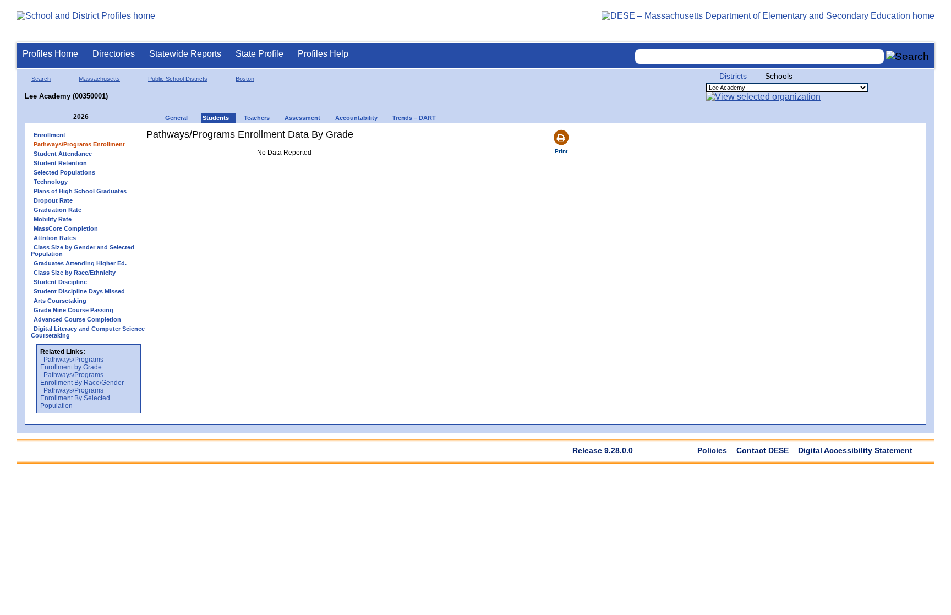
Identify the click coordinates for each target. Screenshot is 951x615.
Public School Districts (177, 78)
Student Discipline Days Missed (79, 291)
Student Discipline (60, 282)
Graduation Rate (57, 209)
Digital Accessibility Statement (855, 450)
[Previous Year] (65, 117)
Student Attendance (63, 153)
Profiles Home (50, 53)
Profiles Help (323, 53)
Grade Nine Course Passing (73, 310)
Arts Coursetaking (60, 300)
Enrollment (49, 135)
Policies (712, 450)
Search (41, 78)
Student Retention (60, 163)
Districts (733, 76)
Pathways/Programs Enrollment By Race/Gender (82, 379)
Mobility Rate (53, 219)
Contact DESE (762, 450)
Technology (51, 181)
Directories (113, 53)
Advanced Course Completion (77, 319)
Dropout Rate (53, 200)
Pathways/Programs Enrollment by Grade (71, 363)
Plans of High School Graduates (80, 191)
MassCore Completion (66, 228)
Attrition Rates (55, 238)
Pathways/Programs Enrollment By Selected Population (75, 398)
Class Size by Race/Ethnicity (75, 272)
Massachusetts (99, 78)
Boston (245, 78)
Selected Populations (64, 172)
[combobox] (759, 56)
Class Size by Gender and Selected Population (82, 250)
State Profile (259, 53)
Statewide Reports (185, 53)
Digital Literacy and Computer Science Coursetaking (88, 332)
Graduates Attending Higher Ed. (80, 263)
